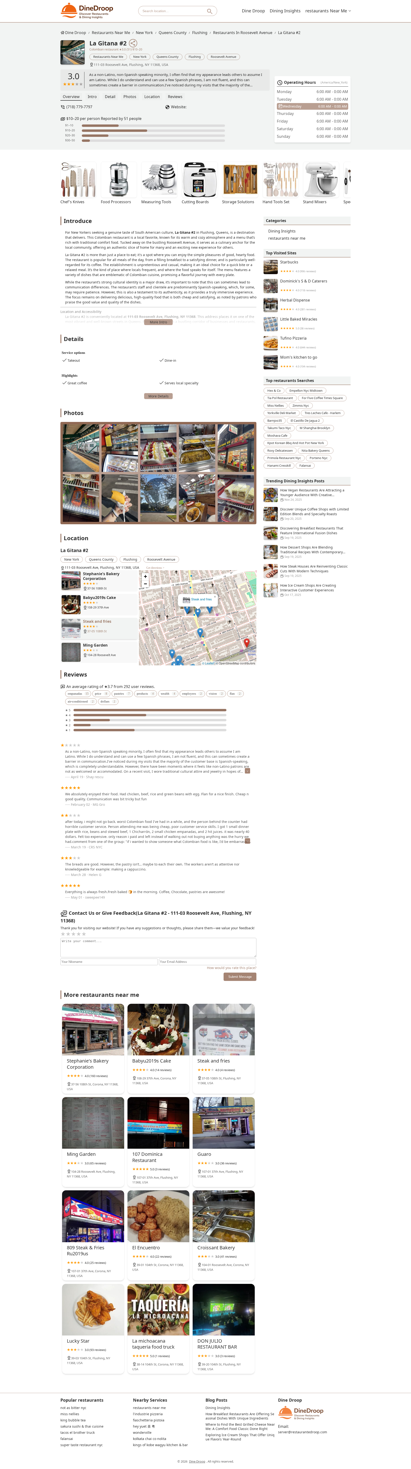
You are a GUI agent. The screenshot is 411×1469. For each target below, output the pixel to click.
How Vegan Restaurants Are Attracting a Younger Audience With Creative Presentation (312, 495)
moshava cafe (277, 435)
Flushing (199, 32)
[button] (252, 587)
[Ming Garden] (93, 1123)
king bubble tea (73, 1420)
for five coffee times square (322, 398)
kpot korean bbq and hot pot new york (295, 443)
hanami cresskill (279, 465)
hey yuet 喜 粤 (144, 1426)
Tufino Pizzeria (298, 342)
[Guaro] (224, 1123)
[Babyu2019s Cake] (158, 1029)
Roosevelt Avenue (223, 56)
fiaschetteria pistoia (148, 1420)
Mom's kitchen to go (298, 361)
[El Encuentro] (158, 1216)
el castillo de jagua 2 (305, 420)
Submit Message (240, 977)
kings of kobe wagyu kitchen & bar (160, 1445)
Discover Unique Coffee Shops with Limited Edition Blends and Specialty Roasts (314, 514)
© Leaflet (208, 663)
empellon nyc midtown (306, 390)
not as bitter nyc (73, 1408)
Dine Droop (253, 11)
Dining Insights (285, 11)
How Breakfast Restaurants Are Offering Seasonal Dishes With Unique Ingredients (240, 1416)
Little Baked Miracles (298, 323)
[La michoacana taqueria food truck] (158, 1309)
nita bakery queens (316, 450)
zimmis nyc (301, 405)
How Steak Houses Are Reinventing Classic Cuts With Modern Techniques (314, 571)
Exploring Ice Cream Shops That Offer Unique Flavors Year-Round (240, 1437)
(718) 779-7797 (79, 106)
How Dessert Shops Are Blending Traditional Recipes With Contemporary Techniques (311, 552)
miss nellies (275, 405)
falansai (305, 465)
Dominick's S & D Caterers (303, 285)
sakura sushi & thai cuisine (81, 1426)
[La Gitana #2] (74, 54)
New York (144, 32)
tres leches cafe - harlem (323, 413)
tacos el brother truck (77, 1432)
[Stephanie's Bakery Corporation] (93, 1029)
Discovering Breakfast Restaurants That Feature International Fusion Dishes (311, 533)
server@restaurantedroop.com (302, 1432)
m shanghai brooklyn (315, 428)
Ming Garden (198, 599)
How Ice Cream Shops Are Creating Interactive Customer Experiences (308, 590)
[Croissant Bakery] (224, 1216)
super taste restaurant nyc (81, 1445)
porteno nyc (319, 458)
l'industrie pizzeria (148, 1414)
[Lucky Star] (93, 1309)
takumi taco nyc (279, 428)
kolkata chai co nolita (149, 1439)
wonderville (142, 1432)
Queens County (172, 32)
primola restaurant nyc (284, 458)
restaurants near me (326, 11)
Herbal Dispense (298, 304)
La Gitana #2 (289, 32)
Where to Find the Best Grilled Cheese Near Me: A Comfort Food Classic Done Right (241, 1426)
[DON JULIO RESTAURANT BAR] (224, 1309)
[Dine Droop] (86, 10)
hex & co (274, 390)
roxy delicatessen (280, 450)
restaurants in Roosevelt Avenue (242, 32)
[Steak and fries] (224, 1029)
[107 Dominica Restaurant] (158, 1123)
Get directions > (155, 567)
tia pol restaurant (280, 398)
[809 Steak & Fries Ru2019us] (93, 1216)
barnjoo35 (274, 420)
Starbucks (298, 266)
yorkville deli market (281, 413)
